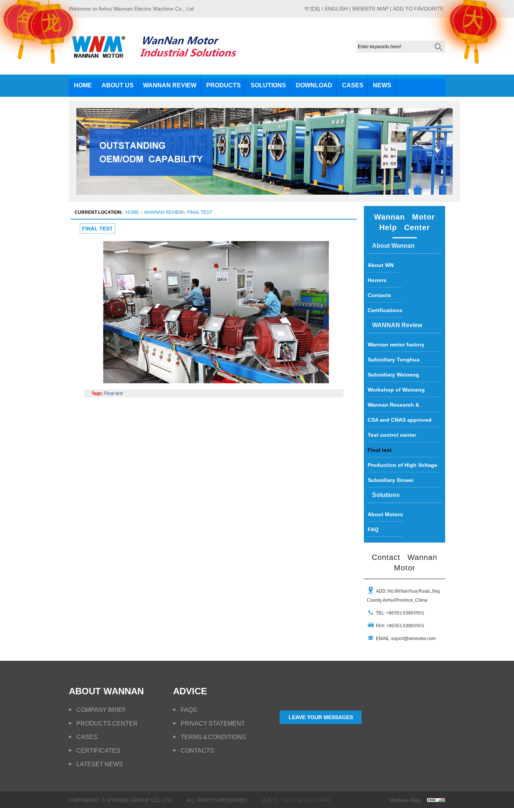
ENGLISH (336, 9)
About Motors (385, 514)
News (382, 85)
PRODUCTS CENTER (107, 723)
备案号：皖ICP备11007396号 (296, 800)
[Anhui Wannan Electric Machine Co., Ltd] (98, 55)
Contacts (379, 295)
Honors (377, 280)
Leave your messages (321, 717)
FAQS (189, 710)
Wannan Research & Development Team (393, 407)
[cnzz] (433, 800)
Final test (199, 212)
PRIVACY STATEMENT (213, 723)
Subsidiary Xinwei (391, 480)
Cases (352, 85)
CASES (86, 737)
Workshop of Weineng (396, 390)
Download (314, 85)
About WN (381, 265)
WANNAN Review (169, 85)
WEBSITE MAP (370, 9)
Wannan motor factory (396, 344)
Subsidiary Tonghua (394, 360)
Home (83, 85)
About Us (118, 85)
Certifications (385, 310)
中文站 (312, 9)
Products (223, 85)
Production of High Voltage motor (402, 467)
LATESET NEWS (99, 764)
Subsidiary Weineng (393, 375)
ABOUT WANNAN (106, 691)
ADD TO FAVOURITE (418, 9)
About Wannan (393, 245)
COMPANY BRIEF (101, 710)
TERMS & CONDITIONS (213, 737)
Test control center (392, 435)
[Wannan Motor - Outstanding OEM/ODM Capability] (264, 200)
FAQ (373, 529)
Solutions (268, 85)
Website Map (405, 800)
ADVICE (190, 691)
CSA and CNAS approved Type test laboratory (400, 422)
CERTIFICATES (98, 750)
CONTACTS (197, 750)
